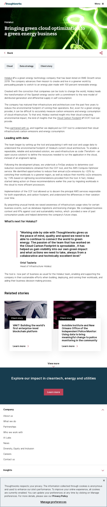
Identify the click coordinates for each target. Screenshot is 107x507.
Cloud (10, 66)
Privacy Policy (60, 496)
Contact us (9, 459)
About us (8, 415)
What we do (9, 421)
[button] (53, 365)
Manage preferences (53, 501)
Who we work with (13, 432)
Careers (7, 454)
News (6, 443)
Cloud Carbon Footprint (69, 118)
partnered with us (19, 128)
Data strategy (26, 66)
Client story (46, 66)
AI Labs (7, 437)
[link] (53, 392)
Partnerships (9, 426)
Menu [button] (97, 4)
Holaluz (8, 78)
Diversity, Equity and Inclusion (18, 448)
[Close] (104, 480)
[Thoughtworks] (12, 3)
